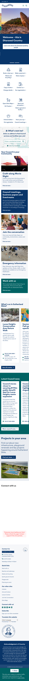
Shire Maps (5, 600)
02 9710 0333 (7, 559)
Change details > (8, 90)
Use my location (14, 146)
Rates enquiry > (20, 76)
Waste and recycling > (8, 76)
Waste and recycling (7, 574)
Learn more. (21, 678)
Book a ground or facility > (21, 108)
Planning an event (6, 582)
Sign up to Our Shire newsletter (10, 613)
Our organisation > (20, 90)
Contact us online (7, 552)
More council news (9, 429)
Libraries (4, 589)
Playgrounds (5, 579)
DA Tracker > (8, 106)
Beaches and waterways (8, 571)
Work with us (5, 568)
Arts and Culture (6, 592)
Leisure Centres (6, 594)
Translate (13, 621)
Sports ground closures (8, 576)
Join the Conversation (7, 597)
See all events (7, 367)
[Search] (23, 141)
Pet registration (8, 122)
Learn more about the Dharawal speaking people (14, 46)
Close (15, 671)
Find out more (7, 457)
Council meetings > (20, 122)
